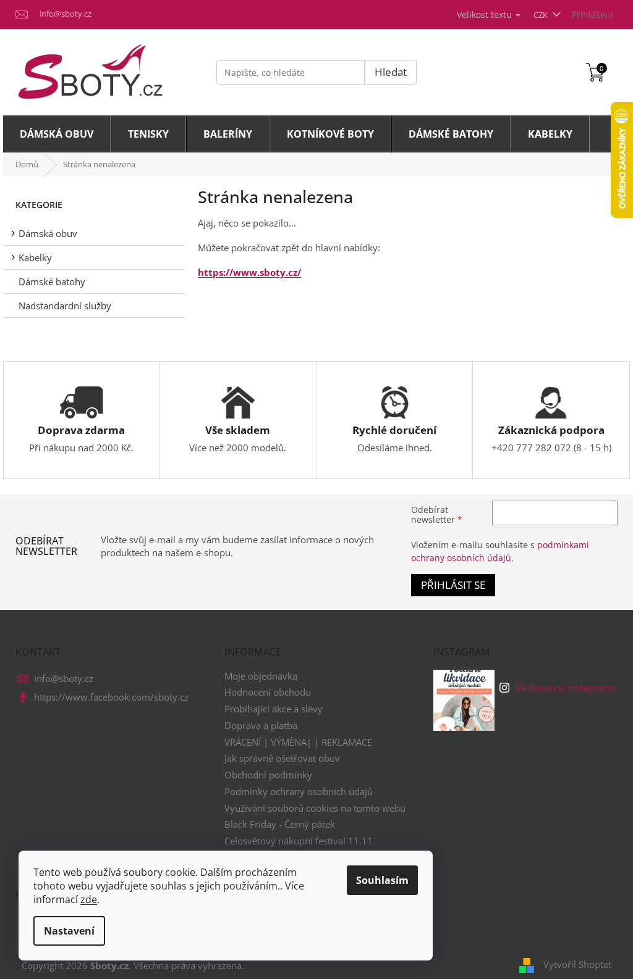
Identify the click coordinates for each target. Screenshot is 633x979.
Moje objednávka (260, 676)
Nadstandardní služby (65, 305)
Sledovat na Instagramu (566, 687)
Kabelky (35, 257)
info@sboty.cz (63, 678)
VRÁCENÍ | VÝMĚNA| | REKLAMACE (298, 742)
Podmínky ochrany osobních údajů (298, 791)
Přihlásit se (453, 585)
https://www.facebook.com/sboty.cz (111, 697)
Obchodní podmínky (268, 775)
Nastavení (69, 931)
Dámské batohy (52, 281)
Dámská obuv (48, 233)
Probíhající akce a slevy (273, 708)
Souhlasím (382, 880)
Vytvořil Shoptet (577, 964)
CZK (541, 14)
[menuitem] (57, 133)
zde (88, 899)
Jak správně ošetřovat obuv (282, 758)
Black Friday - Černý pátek (279, 824)
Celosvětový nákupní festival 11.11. (299, 841)
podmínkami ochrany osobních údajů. (500, 551)
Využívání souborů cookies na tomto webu (315, 808)
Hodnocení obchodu (267, 692)
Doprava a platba (260, 725)
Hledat (391, 72)
